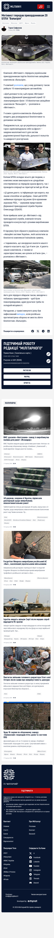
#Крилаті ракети (39, 457)
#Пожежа (19, 754)
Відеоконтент (8, 841)
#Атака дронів (8, 751)
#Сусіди (36, 754)
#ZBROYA (39, 454)
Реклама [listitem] (32, 826)
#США (16, 581)
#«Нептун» (7, 454)
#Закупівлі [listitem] (7, 857)
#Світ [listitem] (6, 868)
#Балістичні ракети (18, 457)
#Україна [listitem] (7, 864)
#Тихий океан (41, 520)
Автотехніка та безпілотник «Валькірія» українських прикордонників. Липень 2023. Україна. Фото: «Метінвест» (24, 291)
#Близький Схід (8, 639)
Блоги (6, 834)
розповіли (18, 85)
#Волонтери (14, 23)
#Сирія (42, 639)
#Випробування (8, 578)
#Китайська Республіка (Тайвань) (22, 520)
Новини (6, 826)
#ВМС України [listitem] (9, 861)
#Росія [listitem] (6, 879)
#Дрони (27, 23)
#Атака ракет (7, 457)
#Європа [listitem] (7, 876)
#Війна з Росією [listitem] (9, 872)
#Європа (12, 754)
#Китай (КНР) (7, 520)
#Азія (5, 517)
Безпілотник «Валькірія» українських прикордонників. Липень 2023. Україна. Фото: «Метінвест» (25, 173)
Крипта (27, 383)
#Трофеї (22, 581)
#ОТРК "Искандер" (9, 459)
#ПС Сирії (31, 639)
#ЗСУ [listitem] (5, 853)
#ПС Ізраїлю (23, 639)
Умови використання (38, 894)
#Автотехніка (5, 23)
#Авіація (39, 636)
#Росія (17, 459)
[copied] (48, 354)
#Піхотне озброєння (42, 578)
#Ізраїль (16, 639)
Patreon (27, 370)
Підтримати (27, 790)
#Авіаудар (7, 636)
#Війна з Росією (41, 751)
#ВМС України (29, 457)
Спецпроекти (8, 838)
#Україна (33, 23)
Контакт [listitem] (32, 830)
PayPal (27, 376)
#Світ (34, 520)
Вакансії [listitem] (32, 834)
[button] (47, 7)
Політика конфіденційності (12, 895)
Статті (6, 830)
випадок (21, 314)
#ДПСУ (21, 23)
